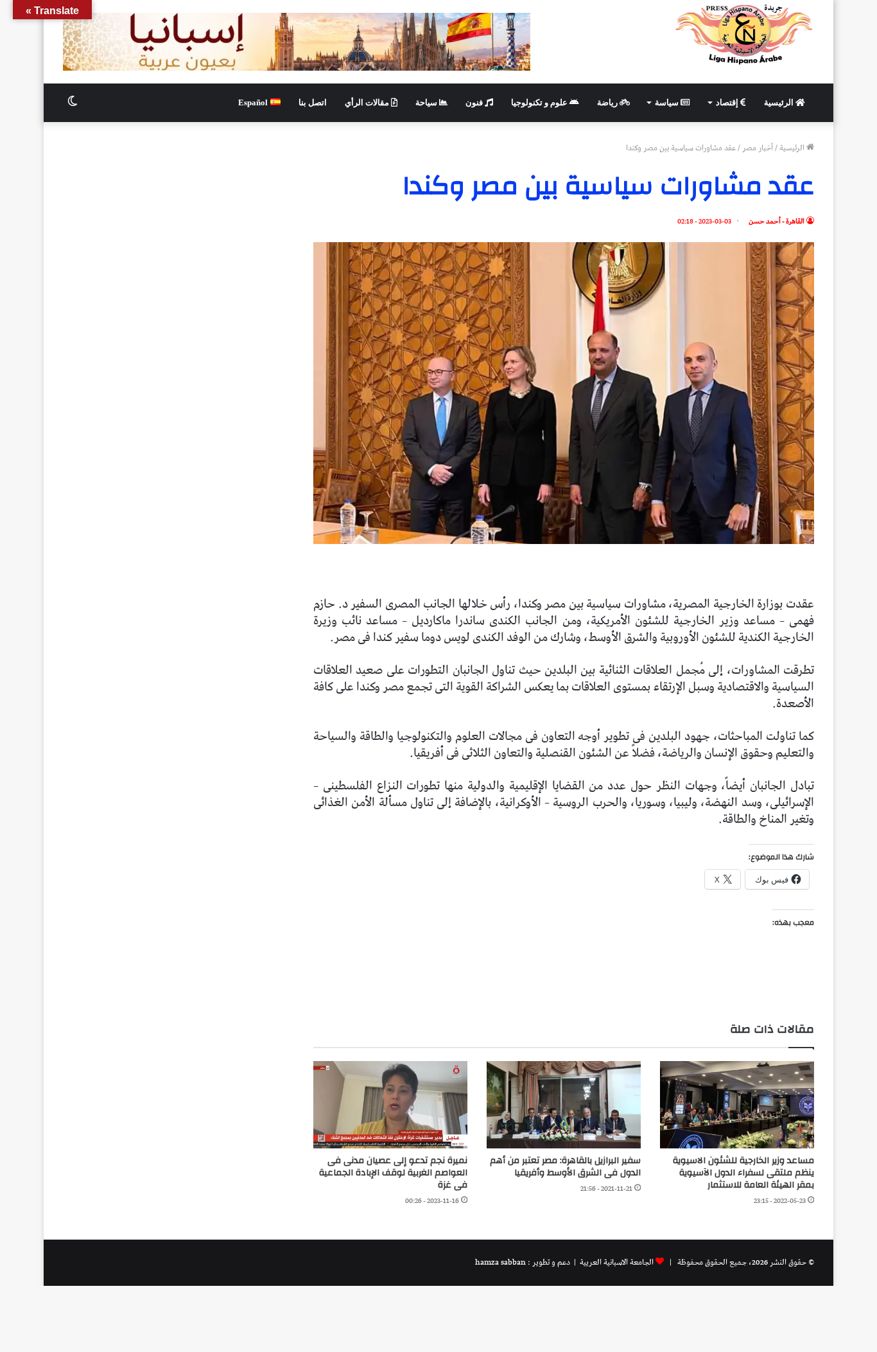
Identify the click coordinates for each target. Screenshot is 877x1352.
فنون (475, 102)
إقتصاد (728, 102)
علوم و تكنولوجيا (540, 102)
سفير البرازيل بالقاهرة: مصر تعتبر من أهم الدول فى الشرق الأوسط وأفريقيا (565, 1166)
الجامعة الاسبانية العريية (616, 1262)
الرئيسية (779, 102)
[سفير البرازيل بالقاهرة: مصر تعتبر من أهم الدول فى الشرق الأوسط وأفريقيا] (564, 1104)
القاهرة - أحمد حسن (776, 221)
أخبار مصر (757, 148)
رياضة (608, 102)
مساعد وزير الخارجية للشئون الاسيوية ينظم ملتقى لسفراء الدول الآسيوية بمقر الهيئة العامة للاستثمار (743, 1172)
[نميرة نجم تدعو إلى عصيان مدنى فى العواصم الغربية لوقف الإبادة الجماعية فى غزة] (390, 1104)
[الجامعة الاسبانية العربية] (744, 34)
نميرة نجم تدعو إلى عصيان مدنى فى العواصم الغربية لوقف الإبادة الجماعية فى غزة (393, 1172)
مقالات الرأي (368, 102)
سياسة (668, 102)
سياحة (427, 102)
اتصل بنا (313, 102)
